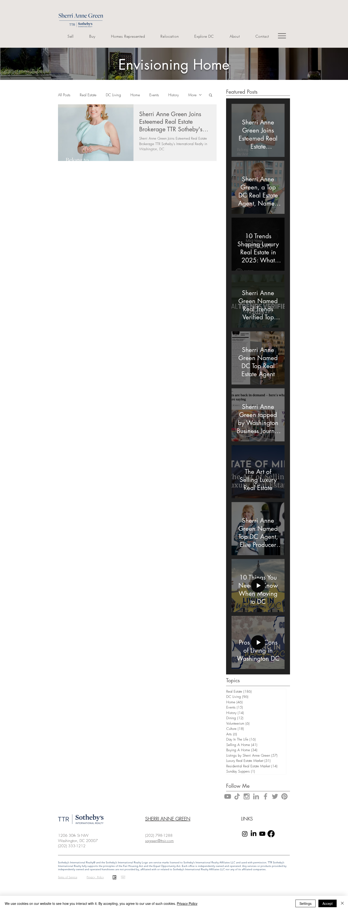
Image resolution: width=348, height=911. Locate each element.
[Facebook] (271, 833)
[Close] (342, 903)
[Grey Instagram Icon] (246, 796)
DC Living (113, 94)
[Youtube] (262, 833)
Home (135, 94)
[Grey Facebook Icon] (265, 796)
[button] (210, 95)
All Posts (64, 94)
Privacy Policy (187, 903)
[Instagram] (244, 833)
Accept (327, 903)
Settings (305, 903)
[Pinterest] (284, 796)
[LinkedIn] (253, 833)
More (192, 94)
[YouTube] (227, 796)
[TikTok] (237, 796)
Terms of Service (67, 877)
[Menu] (282, 35)
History (173, 94)
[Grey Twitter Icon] (275, 796)
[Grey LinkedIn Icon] (256, 796)
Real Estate (88, 94)
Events (154, 94)
